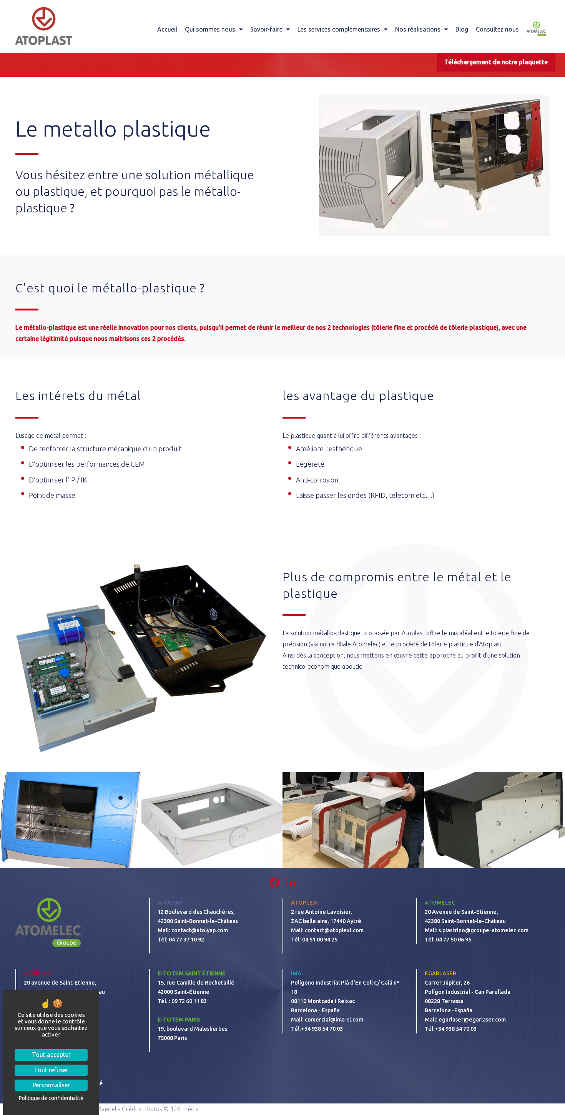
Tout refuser (51, 1070)
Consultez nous (497, 29)
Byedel (106, 1108)
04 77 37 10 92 (186, 939)
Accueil (167, 29)
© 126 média (181, 1108)
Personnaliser (51, 1085)
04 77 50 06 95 (454, 939)
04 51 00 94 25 (319, 939)
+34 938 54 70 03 (322, 1029)
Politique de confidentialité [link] (51, 1098)
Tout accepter (51, 1054)
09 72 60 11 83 (189, 1001)
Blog (461, 29)
